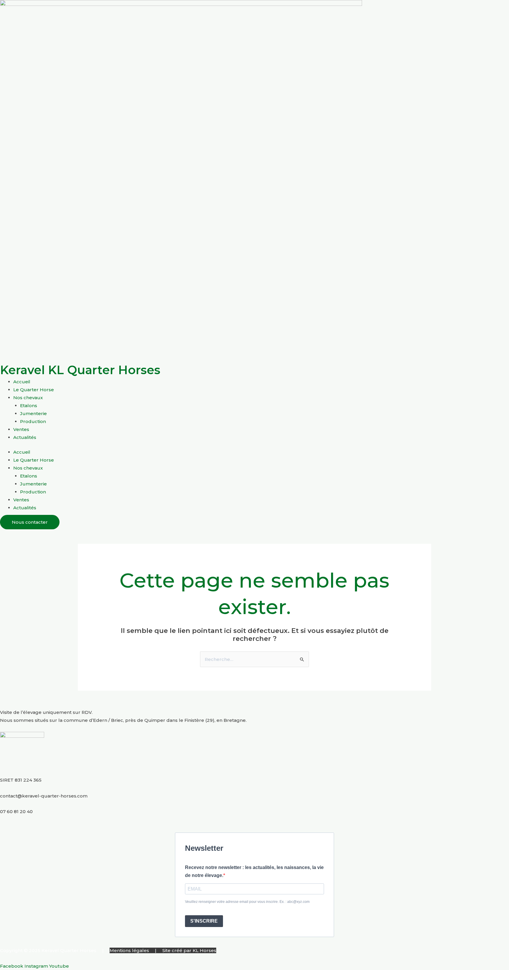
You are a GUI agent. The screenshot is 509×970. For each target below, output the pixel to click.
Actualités (24, 437)
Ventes (21, 429)
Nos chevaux (28, 397)
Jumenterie (33, 413)
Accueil (21, 381)
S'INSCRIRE (204, 920)
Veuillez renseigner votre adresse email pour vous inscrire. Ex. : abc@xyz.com (247, 902)
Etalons (28, 405)
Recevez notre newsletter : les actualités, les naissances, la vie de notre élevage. (254, 871)
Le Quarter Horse (33, 389)
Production (33, 421)
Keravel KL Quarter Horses (80, 370)
